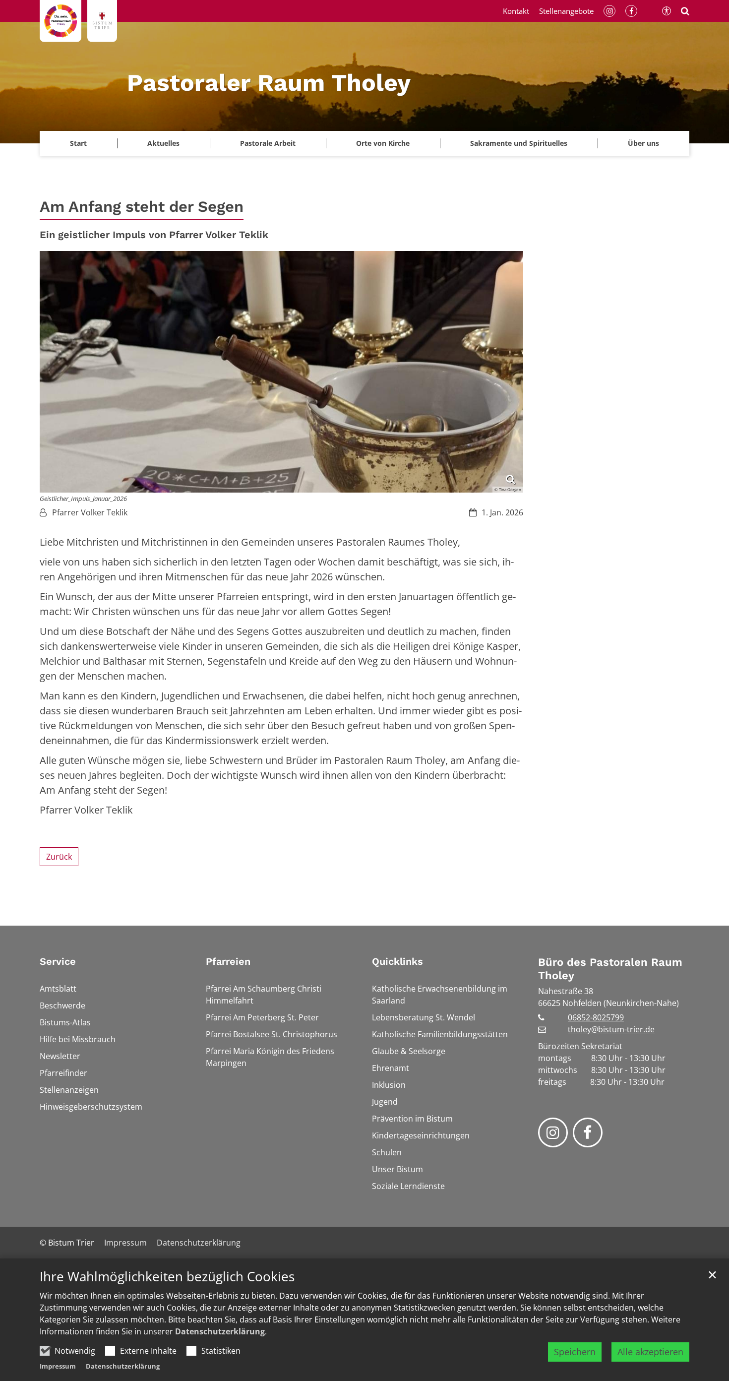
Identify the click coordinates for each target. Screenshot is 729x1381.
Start (78, 143)
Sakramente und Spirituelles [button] (518, 143)
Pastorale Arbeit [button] (268, 143)
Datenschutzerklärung (220, 1331)
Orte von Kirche (383, 143)
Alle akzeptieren (650, 1352)
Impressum (58, 1366)
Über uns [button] (643, 143)
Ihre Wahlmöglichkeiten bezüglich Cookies (167, 1276)
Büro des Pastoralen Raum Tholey (610, 969)
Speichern (575, 1352)
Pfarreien (228, 961)
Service (58, 961)
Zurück (59, 856)
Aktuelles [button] (163, 143)
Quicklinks (397, 961)
